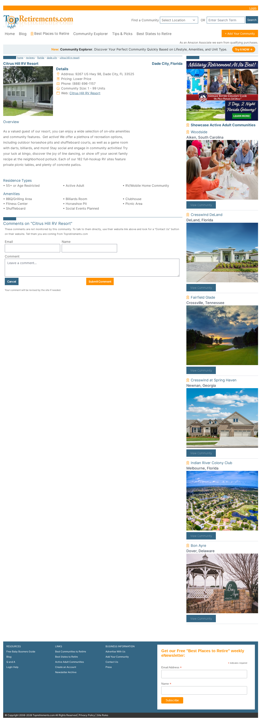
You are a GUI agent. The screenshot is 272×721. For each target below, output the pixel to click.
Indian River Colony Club (211, 463)
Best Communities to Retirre (70, 651)
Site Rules (102, 715)
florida (40, 57)
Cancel (11, 281)
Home (10, 34)
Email (9, 242)
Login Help (12, 667)
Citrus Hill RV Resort (84, 93)
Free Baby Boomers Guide (20, 651)
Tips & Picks (122, 34)
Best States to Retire (154, 34)
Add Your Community (117, 656)
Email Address (171, 667)
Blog (22, 34)
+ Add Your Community (240, 33)
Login (252, 8)
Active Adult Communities (69, 661)
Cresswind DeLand (206, 215)
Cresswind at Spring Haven (214, 380)
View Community (201, 205)
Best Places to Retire (51, 33)
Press (109, 667)
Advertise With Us (115, 651)
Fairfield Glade (203, 297)
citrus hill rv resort (69, 57)
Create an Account (65, 667)
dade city (52, 57)
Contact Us (112, 661)
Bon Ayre (198, 545)
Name (66, 242)
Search (251, 19)
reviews (30, 57)
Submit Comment (100, 281)
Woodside (199, 132)
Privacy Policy (87, 715)
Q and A (10, 661)
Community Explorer (90, 34)
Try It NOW (243, 49)
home (20, 57)
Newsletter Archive (65, 672)
